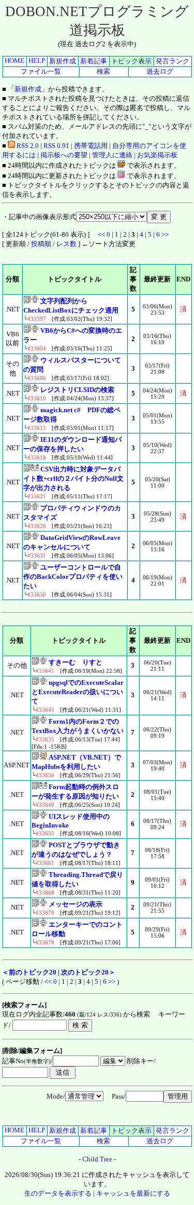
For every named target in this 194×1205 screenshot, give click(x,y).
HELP (36, 60)
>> (165, 234)
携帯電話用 (91, 146)
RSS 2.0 (27, 146)
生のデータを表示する (58, 1193)
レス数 (66, 244)
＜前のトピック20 (29, 972)
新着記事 (93, 61)
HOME (14, 60)
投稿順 (41, 244)
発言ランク (172, 61)
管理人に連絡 (112, 155)
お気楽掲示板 (157, 155)
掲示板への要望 (63, 155)
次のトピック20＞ (88, 972)
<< (101, 234)
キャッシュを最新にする (133, 1193)
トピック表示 (131, 61)
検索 (103, 71)
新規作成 (62, 61)
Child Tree (97, 1159)
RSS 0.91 (56, 146)
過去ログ (159, 71)
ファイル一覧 (41, 71)
